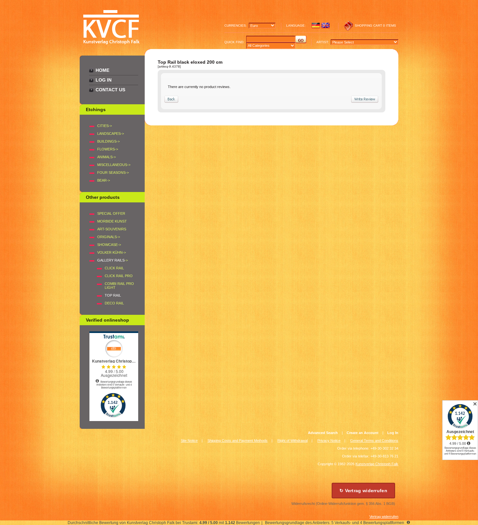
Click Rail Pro (119, 276)
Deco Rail (114, 303)
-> (112, 260)
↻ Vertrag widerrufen (363, 490)
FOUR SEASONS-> (113, 172)
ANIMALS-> (106, 157)
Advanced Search (323, 433)
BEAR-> (103, 180)
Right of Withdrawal (292, 440)
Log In (104, 80)
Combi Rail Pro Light (119, 285)
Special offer (111, 213)
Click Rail (114, 268)
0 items (389, 25)
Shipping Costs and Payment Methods (237, 440)
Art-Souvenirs (111, 229)
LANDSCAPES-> (110, 133)
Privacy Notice (328, 440)
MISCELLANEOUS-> (113, 165)
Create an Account (362, 433)
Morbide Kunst (112, 221)
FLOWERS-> (107, 149)
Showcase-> (109, 245)
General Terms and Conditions (374, 440)
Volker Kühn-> (111, 252)
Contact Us (110, 89)
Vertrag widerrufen (383, 517)
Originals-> (108, 237)
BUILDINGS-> (108, 141)
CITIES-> (104, 126)
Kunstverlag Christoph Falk (376, 464)
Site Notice (189, 440)
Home (102, 70)
